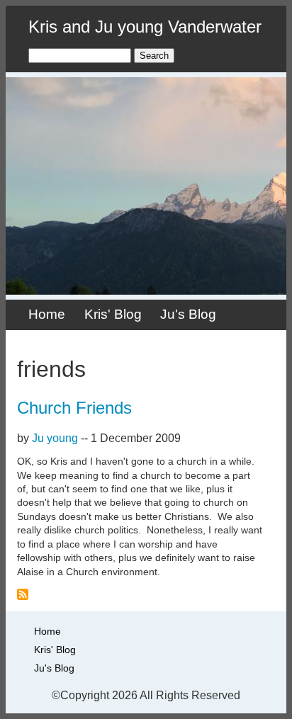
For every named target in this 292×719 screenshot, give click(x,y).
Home (46, 314)
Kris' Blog (113, 314)
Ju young (55, 438)
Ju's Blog (188, 314)
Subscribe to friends (22, 594)
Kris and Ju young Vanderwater (145, 26)
